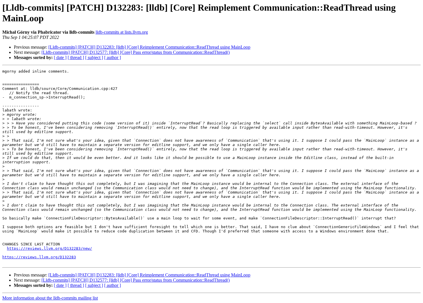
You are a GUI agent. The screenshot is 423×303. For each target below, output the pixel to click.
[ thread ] (76, 57)
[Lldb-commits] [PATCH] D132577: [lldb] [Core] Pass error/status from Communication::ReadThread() (135, 52)
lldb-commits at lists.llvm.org (122, 32)
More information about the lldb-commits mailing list (50, 298)
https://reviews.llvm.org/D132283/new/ (49, 248)
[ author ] (112, 57)
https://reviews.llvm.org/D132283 (39, 257)
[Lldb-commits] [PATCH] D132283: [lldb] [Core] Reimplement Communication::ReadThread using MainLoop (149, 47)
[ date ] (60, 57)
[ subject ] (94, 57)
